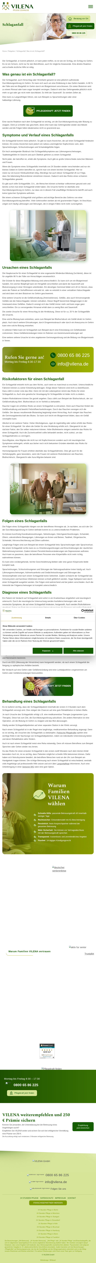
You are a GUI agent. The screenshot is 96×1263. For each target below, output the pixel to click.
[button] (78, 18)
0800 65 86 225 (57, 1175)
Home (4, 51)
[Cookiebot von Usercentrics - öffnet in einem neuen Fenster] (83, 611)
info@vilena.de (56, 1182)
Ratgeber (11, 51)
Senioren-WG (28, 767)
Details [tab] (48, 618)
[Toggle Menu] (90, 6)
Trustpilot (89, 953)
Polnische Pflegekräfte (66, 733)
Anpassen (46, 651)
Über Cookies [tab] (79, 618)
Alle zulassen (78, 651)
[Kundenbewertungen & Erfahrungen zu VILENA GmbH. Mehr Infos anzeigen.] (47, 1051)
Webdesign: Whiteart (48, 1260)
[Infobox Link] (70, 356)
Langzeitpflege (63, 764)
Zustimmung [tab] (16, 618)
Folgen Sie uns (58, 1189)
